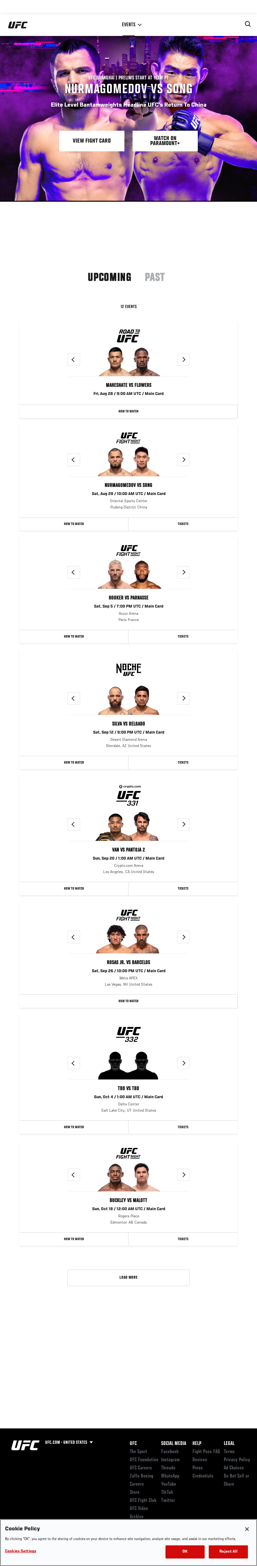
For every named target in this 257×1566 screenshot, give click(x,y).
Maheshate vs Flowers (128, 385)
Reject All (228, 1552)
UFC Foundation (144, 1460)
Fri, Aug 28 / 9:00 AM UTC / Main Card (128, 394)
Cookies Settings (20, 1551)
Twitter (168, 1500)
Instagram (170, 1460)
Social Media (173, 1444)
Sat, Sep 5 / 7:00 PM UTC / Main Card (128, 606)
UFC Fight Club (143, 1500)
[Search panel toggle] (248, 24)
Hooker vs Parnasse (129, 598)
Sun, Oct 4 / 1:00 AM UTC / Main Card (128, 1097)
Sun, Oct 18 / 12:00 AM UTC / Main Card (128, 1209)
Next (189, 359)
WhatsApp (170, 1476)
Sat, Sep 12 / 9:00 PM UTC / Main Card (128, 732)
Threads (168, 1468)
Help (196, 1444)
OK (184, 1552)
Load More (128, 1278)
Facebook (170, 1452)
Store (134, 1492)
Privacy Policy (237, 1460)
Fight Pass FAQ (206, 1452)
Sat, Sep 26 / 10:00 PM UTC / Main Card (128, 971)
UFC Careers (141, 1468)
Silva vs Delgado (128, 724)
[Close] (247, 1529)
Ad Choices (234, 1468)
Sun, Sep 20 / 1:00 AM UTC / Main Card (128, 858)
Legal (229, 1444)
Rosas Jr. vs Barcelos (128, 963)
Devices (199, 1460)
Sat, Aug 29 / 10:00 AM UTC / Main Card (128, 494)
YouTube (168, 1484)
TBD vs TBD (128, 1089)
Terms (229, 1452)
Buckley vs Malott (128, 1201)
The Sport (138, 1452)
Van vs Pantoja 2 (128, 850)
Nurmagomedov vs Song (128, 485)
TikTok (167, 1492)
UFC (133, 1444)
